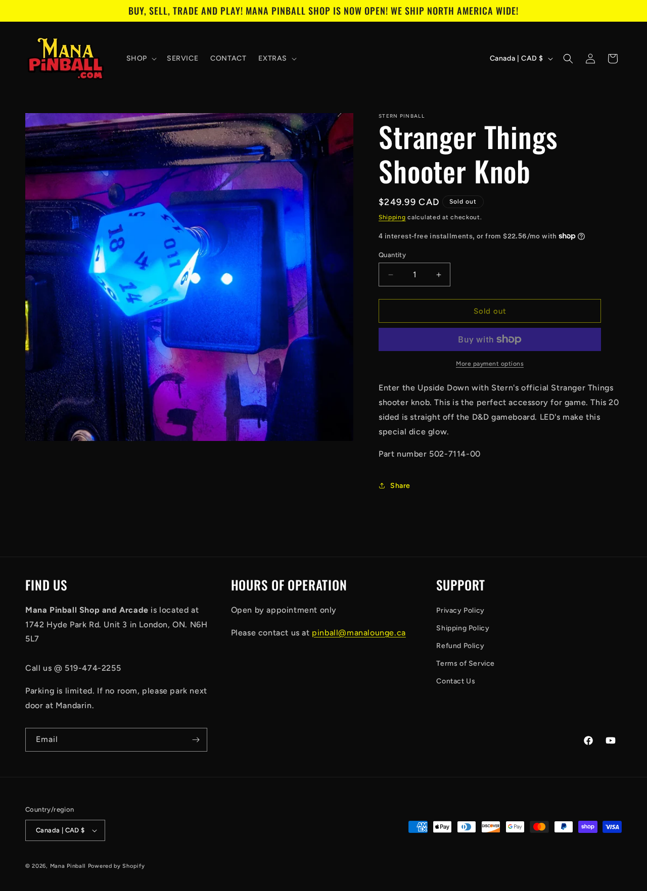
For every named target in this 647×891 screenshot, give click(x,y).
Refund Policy (460, 645)
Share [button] (400, 485)
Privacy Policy (460, 610)
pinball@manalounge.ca (359, 632)
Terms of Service (465, 663)
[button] (140, 58)
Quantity (392, 255)
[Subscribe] (195, 740)
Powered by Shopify (116, 866)
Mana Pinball (68, 866)
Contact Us (455, 681)
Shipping (392, 217)
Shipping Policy (462, 628)
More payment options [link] (490, 363)
